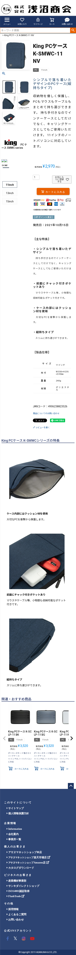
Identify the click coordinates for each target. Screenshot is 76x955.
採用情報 (13, 909)
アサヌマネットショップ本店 (25, 852)
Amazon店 (27, 862)
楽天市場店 (27, 857)
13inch (10, 193)
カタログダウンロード (21, 867)
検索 (73, 30)
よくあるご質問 (17, 914)
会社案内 (13, 834)
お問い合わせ (67, 24)
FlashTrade (15, 896)
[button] (4, 738)
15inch (10, 201)
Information (15, 829)
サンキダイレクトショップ (23, 886)
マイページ (38, 24)
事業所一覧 (14, 839)
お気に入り (22, 24)
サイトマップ (16, 808)
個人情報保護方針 (18, 813)
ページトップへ (71, 786)
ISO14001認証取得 (19, 891)
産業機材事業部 (17, 880)
